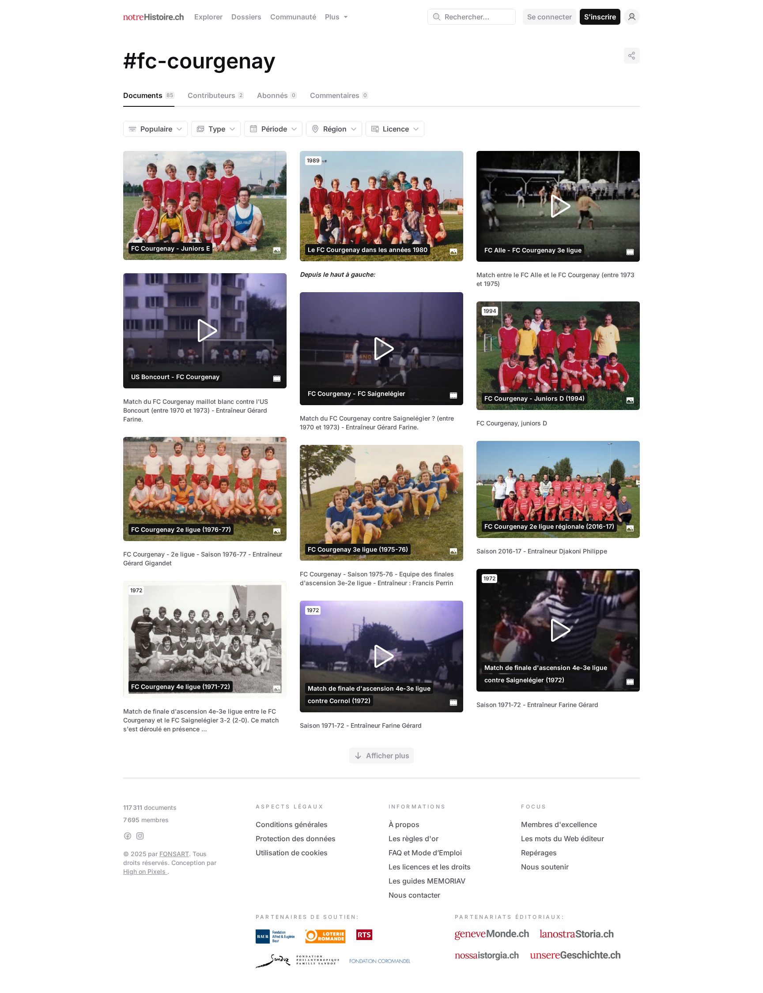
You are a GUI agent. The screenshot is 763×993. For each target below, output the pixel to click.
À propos (404, 824)
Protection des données (296, 838)
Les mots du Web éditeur (562, 838)
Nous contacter (414, 895)
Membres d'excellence (559, 824)
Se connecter (549, 16)
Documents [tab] (148, 95)
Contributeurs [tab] (215, 95)
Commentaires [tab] (338, 95)
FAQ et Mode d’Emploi (425, 852)
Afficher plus (387, 755)
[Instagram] (140, 835)
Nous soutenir (545, 866)
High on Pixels (145, 871)
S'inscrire (600, 16)
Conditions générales (292, 824)
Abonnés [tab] (276, 95)
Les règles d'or (413, 838)
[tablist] (381, 96)
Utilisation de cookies (292, 852)
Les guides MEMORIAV (427, 880)
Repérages (539, 852)
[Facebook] (127, 835)
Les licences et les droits (430, 866)
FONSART (174, 854)
